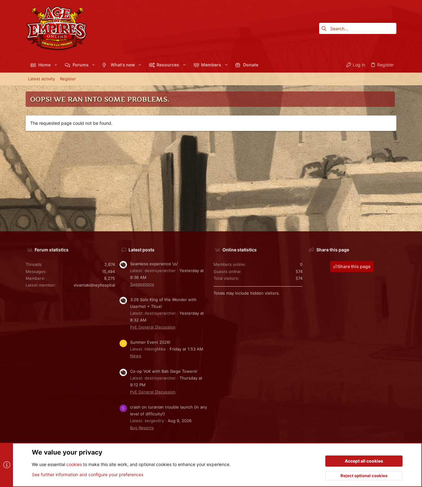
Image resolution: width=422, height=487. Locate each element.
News (135, 355)
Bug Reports (142, 427)
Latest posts (141, 249)
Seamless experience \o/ (154, 263)
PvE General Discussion (152, 327)
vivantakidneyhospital (94, 285)
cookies (74, 464)
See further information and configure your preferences (87, 474)
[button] (55, 65)
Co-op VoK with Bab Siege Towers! (163, 371)
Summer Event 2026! (150, 342)
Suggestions (142, 284)
